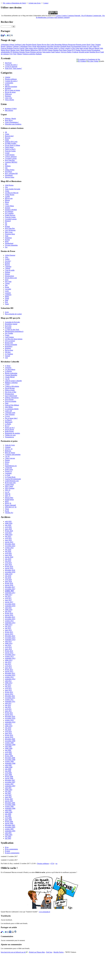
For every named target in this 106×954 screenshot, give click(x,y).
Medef (22, 50)
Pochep (7, 240)
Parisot (69, 50)
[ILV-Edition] (81, 61)
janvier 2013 (9, 671)
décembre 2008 (10, 758)
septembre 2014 (10, 639)
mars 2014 (8, 649)
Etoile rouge (9, 469)
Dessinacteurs (9, 276)
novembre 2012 (10, 675)
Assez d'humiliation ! (12, 122)
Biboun (7, 200)
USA (11, 54)
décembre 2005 (10, 825)
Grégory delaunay (11, 156)
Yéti (6, 358)
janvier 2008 (9, 778)
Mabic (7, 296)
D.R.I (7, 464)
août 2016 (8, 608)
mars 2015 (8, 630)
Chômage (15, 46)
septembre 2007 (10, 786)
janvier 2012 (9, 694)
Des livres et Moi (10, 392)
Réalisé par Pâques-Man (37, 952)
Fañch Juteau (9, 147)
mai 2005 (8, 838)
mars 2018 (8, 581)
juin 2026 (8, 525)
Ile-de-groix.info (10, 483)
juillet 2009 (8, 748)
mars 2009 (8, 754)
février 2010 (9, 735)
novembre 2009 (10, 741)
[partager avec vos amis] (12, 36)
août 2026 (8, 521)
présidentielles (5, 52)
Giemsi (7, 283)
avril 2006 (8, 818)
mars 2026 (8, 529)
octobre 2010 (9, 720)
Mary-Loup (9, 232)
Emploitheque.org (11, 466)
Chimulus (8, 266)
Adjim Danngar (10, 255)
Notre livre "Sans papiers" (13, 68)
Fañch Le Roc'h (10, 149)
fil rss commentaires (11, 849)
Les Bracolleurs (10, 369)
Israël (47, 48)
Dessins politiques (11, 79)
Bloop (7, 202)
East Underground (11, 396)
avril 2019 (8, 563)
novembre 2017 (10, 589)
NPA (40, 50)
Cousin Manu (9, 206)
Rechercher (7, 22)
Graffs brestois (9, 155)
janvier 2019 (9, 568)
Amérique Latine (20, 44)
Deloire (7, 274)
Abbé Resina (9, 185)
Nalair (7, 298)
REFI (7, 501)
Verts (14, 54)
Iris (6, 223)
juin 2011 (8, 705)
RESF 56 (8, 503)
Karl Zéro (8, 326)
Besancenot (72, 44)
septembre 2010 (10, 722)
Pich (6, 302)
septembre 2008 (10, 763)
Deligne (7, 272)
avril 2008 (8, 773)
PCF (73, 50)
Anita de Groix (10, 445)
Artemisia (8, 367)
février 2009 (9, 756)
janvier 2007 (9, 801)
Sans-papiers (46, 52)
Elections (57, 46)
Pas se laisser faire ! (11, 418)
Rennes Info (9, 343)
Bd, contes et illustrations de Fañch (14, 3)
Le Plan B (8, 420)
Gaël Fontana (9, 337)
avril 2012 (8, 688)
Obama (50, 50)
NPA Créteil (9, 486)
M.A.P (7, 426)
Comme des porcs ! (11, 65)
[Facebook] (8, 36)
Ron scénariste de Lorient (13, 314)
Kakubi (7, 226)
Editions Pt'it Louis (11, 141)
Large (7, 291)
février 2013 (9, 669)
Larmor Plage (9, 484)
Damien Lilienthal (11, 209)
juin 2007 (8, 791)
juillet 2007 (8, 790)
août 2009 (8, 746)
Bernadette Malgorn (61, 44)
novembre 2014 (10, 638)
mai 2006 (8, 816)
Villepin (19, 54)
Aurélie (7, 196)
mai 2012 (8, 686)
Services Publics (66, 52)
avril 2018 (8, 579)
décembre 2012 (10, 673)
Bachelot (29, 44)
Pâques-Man (9, 498)
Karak (7, 287)
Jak (6, 225)
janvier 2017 (9, 602)
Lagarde (67, 48)
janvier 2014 (9, 653)
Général (7, 77)
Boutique (8, 88)
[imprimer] (13, 932)
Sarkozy (58, 52)
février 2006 (9, 821)
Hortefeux (41, 48)
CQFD (7, 384)
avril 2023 (8, 538)
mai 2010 (8, 729)
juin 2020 (8, 549)
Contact (45, 3)
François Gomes (10, 151)
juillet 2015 (8, 624)
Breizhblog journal (11, 324)
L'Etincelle (8, 468)
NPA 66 (7, 494)
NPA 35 (7, 490)
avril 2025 (8, 533)
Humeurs (8, 96)
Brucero (7, 138)
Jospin (51, 48)
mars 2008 (8, 774)
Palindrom (8, 238)
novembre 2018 (10, 572)
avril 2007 (8, 795)
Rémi (6, 241)
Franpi (7, 335)
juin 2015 (8, 626)
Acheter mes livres (34, 3)
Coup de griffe (9, 270)
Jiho (6, 285)
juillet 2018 (8, 574)
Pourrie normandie (11, 344)
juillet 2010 (8, 726)
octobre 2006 (9, 806)
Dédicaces (8, 94)
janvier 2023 (9, 542)
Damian (7, 208)
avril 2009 (8, 752)
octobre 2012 (9, 677)
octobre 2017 (9, 591)
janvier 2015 (9, 634)
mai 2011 (8, 707)
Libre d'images (10, 414)
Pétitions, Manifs (10, 118)
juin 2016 (8, 611)
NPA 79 (7, 496)
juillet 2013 (8, 660)
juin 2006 (8, 814)
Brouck (7, 265)
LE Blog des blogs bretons (13, 339)
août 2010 (8, 724)
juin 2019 (8, 559)
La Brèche (8, 371)
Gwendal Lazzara (11, 158)
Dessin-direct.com (11, 278)
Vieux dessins (9, 100)
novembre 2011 (10, 698)
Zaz (6, 247)
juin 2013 (8, 662)
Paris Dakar (63, 50)
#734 (52, 863)
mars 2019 (8, 564)
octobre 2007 (9, 784)
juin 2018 (8, 576)
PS (11, 52)
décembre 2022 (10, 544)
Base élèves (9, 120)
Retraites (22, 52)
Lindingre (8, 295)
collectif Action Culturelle (13, 381)
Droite (34, 46)
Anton (7, 134)
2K (6, 132)
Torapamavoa (9, 437)
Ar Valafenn (9, 354)
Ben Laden (50, 44)
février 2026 (9, 531)
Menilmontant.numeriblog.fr (14, 331)
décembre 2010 (10, 716)
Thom (7, 509)
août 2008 (8, 765)
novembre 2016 (10, 604)
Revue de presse (10, 92)
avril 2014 (8, 647)
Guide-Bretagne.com (12, 481)
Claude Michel (10, 377)
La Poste (61, 48)
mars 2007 (8, 797)
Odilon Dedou (9, 170)
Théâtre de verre (10, 435)
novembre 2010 (10, 718)
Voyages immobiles (11, 245)
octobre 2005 (9, 829)
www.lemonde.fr (44, 912)
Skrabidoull (9, 175)
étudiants (39, 54)
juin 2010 (8, 728)
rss (56, 863)
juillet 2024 (8, 534)
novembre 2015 (10, 619)
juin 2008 (8, 769)
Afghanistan (5, 44)
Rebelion (8, 348)
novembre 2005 (10, 827)
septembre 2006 (10, 808)
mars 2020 (8, 555)
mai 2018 (8, 578)
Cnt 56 (7, 379)
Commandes (9, 83)
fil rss (6, 847)
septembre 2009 (10, 744)
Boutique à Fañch (11, 108)
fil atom (7, 851)
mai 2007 (8, 793)
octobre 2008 (9, 761)
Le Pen (72, 48)
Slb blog (7, 352)
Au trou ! (8, 261)
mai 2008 (8, 771)
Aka (6, 187)
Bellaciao (8, 451)
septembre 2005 (10, 831)
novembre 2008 (10, 759)
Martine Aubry (15, 50)
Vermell (7, 356)
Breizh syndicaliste (11, 373)
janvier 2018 (9, 585)
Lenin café (8, 411)
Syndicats (75, 52)
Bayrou (44, 44)
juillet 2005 (8, 835)
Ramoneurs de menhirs (12, 433)
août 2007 (8, 788)
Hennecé (8, 221)
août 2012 (8, 681)
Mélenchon (34, 50)
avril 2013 (8, 666)
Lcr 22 (7, 492)
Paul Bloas (8, 171)
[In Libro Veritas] (92, 61)
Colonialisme (23, 46)
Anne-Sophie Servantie (12, 189)
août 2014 (8, 641)
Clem (6, 204)
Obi (6, 168)
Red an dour (9, 350)
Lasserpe (8, 293)
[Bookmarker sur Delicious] (4, 36)
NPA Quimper (9, 488)
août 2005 (8, 833)
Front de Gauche (18, 48)
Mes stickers (9, 110)
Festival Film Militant (12, 405)
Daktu (7, 140)
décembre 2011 (10, 696)
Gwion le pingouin (11, 66)
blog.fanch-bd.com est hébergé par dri (13, 952)
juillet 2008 (8, 767)
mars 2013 (8, 668)
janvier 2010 (9, 737)
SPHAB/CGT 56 (10, 507)
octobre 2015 (9, 621)
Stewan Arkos (9, 177)
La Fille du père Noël (12, 329)
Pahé (6, 300)
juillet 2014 (8, 643)
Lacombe (8, 289)
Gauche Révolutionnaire (13, 479)
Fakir (6, 403)
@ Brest (7, 366)
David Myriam (10, 388)
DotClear (49, 952)
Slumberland (9, 243)
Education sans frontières (13, 124)
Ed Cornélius (9, 213)
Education (50, 46)
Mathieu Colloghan (11, 382)
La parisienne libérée (12, 409)
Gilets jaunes (29, 48)
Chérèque (9, 46)
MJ (6, 164)
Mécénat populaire (11, 86)
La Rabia (8, 424)
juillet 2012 (8, 683)
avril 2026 (8, 527)
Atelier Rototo (9, 194)
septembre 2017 (10, 593)
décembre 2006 (10, 803)
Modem (27, 50)
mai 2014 (8, 645)
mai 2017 (8, 596)
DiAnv (7, 462)
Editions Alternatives (12, 397)
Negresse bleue (10, 234)
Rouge (27, 52)
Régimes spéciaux (36, 52)
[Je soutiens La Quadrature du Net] (88, 59)
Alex (6, 257)
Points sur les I (9, 427)
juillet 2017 (8, 594)
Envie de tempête (10, 401)
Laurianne (8, 473)
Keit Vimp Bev (10, 160)
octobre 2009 (9, 743)
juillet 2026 (8, 523)
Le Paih (7, 475)
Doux (30, 46)
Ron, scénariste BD (11, 173)
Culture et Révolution (12, 386)
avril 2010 (8, 731)
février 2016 (9, 613)
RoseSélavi (8, 346)
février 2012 (9, 692)
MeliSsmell (8, 422)
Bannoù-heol (9, 136)
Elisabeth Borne (65, 46)
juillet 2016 (8, 609)
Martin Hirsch (5, 50)
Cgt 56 (7, 456)
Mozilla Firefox (59, 952)
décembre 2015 (10, 617)
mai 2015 (8, 628)
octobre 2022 (9, 548)
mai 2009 (8, 750)
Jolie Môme (9, 407)
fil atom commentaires (12, 853)
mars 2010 (8, 733)
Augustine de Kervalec (12, 322)
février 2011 (9, 713)
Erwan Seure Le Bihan (12, 145)
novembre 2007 (10, 782)
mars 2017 (8, 600)
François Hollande (7, 48)
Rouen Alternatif (10, 505)
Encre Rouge (9, 399)
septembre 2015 (10, 623)
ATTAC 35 (8, 449)
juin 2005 (8, 836)
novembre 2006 (10, 805)
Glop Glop (8, 98)
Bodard (7, 263)
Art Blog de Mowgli (11, 193)
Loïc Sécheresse (10, 230)
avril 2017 (8, 598)
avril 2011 (8, 709)
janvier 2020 (9, 557)
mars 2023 (8, 540)
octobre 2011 (9, 699)
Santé (53, 52)
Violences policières (28, 54)
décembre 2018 (10, 570)
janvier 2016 (9, 615)
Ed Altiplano (9, 211)
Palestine (56, 50)
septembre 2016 (10, 606)
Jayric (7, 312)
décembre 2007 (10, 780)
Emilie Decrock (10, 215)
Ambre (7, 259)
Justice (56, 48)
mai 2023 (8, 536)
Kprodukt (8, 328)
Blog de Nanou (10, 453)
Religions (16, 52)
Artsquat (8, 447)
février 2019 (9, 566)
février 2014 (9, 651)
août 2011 (8, 703)
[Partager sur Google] (10, 36)
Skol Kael (8, 63)
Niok (6, 236)
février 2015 (9, 632)
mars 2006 (8, 820)
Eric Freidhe (9, 333)
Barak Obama (36, 44)
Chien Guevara (10, 458)
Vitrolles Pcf (9, 513)
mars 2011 (8, 711)
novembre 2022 (10, 546)
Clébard (7, 268)
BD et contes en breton (12, 90)
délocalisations (41, 46)
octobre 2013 (9, 656)
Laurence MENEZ (11, 162)
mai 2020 (8, 551)
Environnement (76, 46)
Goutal (7, 153)
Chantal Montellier (11, 375)
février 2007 (9, 799)
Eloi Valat (8, 281)
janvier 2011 (9, 714)
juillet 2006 (8, 812)
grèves (35, 48)
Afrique (11, 44)
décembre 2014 (10, 636)
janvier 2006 (9, 823)
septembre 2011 (10, 701)
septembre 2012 (10, 679)
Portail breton (9, 499)
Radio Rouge (9, 431)
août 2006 (8, 810)
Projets (7, 85)
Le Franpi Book (10, 477)
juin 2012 (8, 684)
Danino (7, 460)
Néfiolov (8, 166)
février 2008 (9, 776)
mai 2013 (8, 664)
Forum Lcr (8, 471)
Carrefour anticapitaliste (12, 454)
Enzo (6, 280)
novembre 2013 (10, 654)
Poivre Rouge (9, 429)
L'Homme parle (10, 412)
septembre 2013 (10, 658)
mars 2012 (8, 690)
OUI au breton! (10, 341)
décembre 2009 (10, 739)
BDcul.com (9, 198)
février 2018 (9, 583)
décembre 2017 (10, 587)
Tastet (7, 304)
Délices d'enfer (10, 390)
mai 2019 (8, 561)
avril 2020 (8, 553)
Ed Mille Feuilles (10, 143)
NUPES (44, 50)
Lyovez (7, 416)
